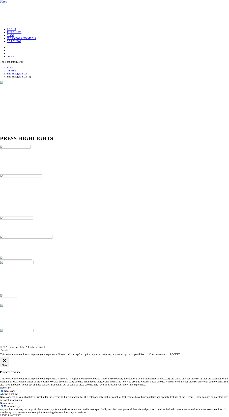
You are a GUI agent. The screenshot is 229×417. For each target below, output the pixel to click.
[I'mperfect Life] (114, 12)
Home (10, 67)
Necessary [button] (5, 387)
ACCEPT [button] (174, 354)
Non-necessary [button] (8, 403)
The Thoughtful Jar (17, 73)
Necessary (9, 391)
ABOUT (11, 29)
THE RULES (14, 32)
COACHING (14, 41)
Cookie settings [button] (157, 354)
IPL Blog (11, 70)
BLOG (10, 35)
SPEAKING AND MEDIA (21, 38)
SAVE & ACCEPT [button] (10, 415)
